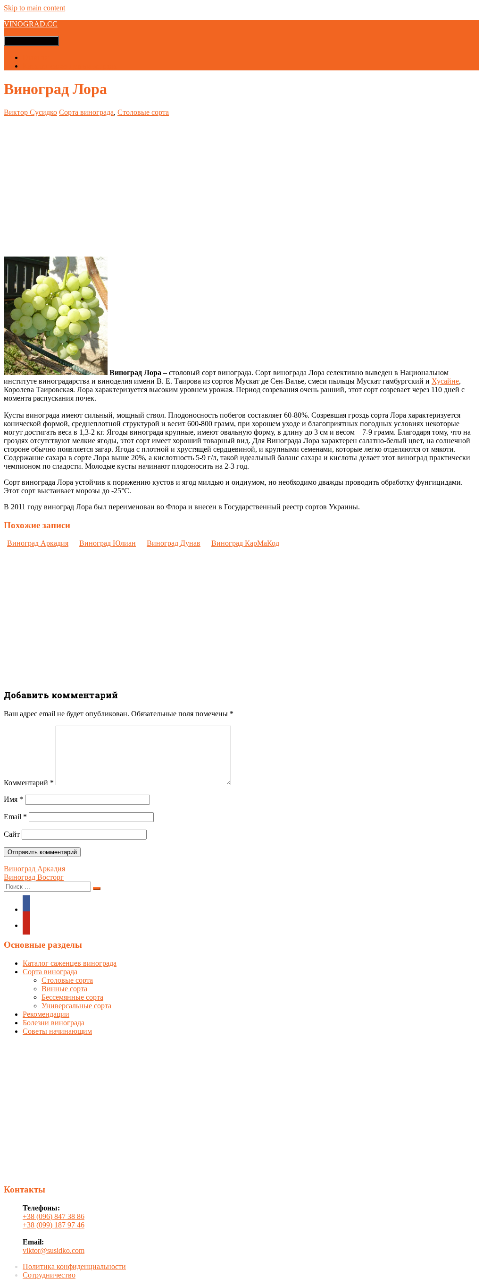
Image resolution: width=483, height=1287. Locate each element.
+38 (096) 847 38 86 (53, 1216)
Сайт (12, 834)
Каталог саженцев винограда (70, 66)
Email (15, 817)
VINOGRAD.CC (31, 24)
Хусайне (445, 381)
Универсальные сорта (76, 1006)
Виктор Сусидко (30, 112)
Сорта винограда (86, 112)
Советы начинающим (57, 1031)
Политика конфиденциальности (74, 1266)
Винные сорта (64, 989)
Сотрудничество (49, 1275)
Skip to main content (34, 8)
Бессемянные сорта (72, 997)
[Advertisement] (241, 183)
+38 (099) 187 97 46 (53, 1225)
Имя (13, 799)
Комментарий (29, 783)
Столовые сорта (143, 112)
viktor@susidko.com (53, 1250)
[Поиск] (96, 888)
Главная (35, 57)
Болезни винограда (53, 1023)
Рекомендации (46, 1014)
